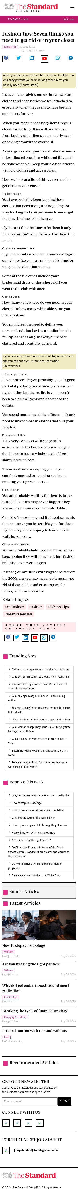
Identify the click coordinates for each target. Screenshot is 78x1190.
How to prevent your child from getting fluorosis (39, 825)
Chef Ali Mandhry (13, 1041)
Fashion (36, 607)
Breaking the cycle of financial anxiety (33, 818)
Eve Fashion (15, 607)
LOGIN (70, 19)
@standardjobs (28, 1150)
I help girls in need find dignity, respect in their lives (41, 719)
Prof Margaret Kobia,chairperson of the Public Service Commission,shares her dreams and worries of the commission (38, 852)
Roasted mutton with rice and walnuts (33, 832)
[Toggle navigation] (72, 8)
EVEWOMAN (18, 19)
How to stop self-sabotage (27, 803)
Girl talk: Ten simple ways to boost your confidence (41, 669)
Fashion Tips (58, 607)
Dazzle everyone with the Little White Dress (36, 875)
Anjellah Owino (12, 956)
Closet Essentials (18, 614)
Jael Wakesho (11, 975)
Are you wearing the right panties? (31, 840)
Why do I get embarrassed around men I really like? (41, 676)
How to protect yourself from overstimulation (38, 810)
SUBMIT (64, 1101)
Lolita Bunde (29, 47)
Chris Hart (10, 1002)
